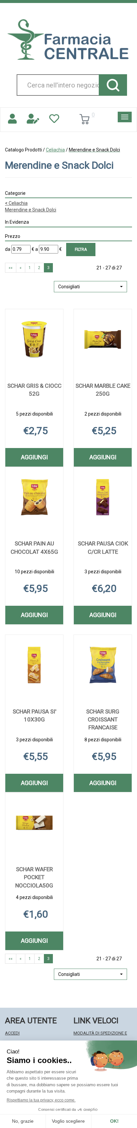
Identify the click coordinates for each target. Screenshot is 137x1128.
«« (11, 267)
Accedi (12, 1033)
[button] (90, 286)
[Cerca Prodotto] (113, 85)
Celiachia (55, 149)
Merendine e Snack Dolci (30, 209)
